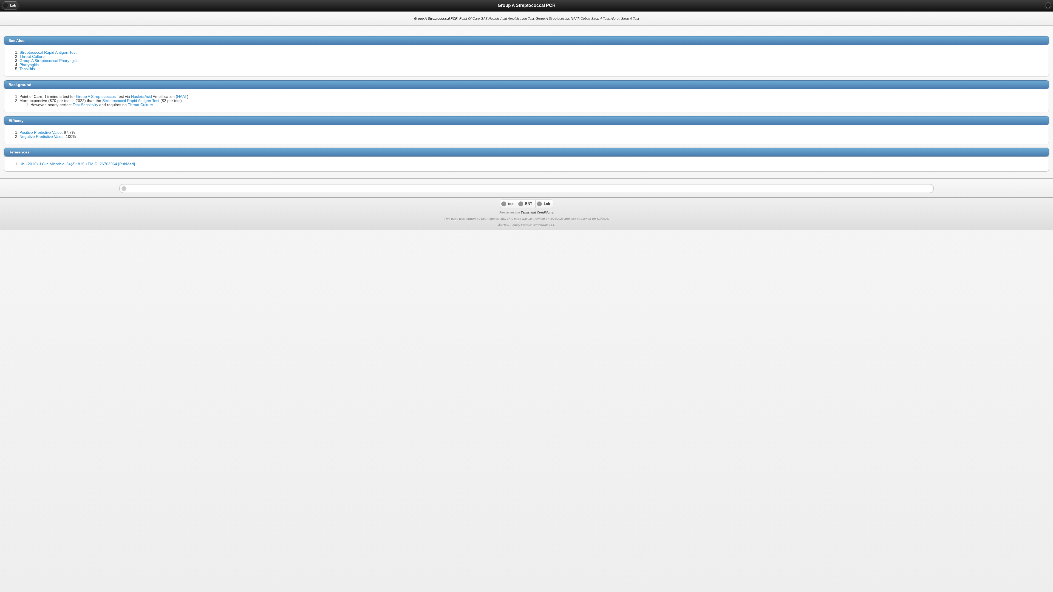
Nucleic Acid (141, 97)
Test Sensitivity (85, 105)
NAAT (182, 97)
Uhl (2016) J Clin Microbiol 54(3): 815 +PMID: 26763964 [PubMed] (77, 164)
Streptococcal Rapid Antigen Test (48, 52)
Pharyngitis (29, 65)
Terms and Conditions (537, 212)
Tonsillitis (27, 69)
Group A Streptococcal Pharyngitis (48, 61)
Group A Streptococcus (96, 97)
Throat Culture (32, 57)
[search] (1048, 5)
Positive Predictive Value (40, 132)
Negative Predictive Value (41, 137)
